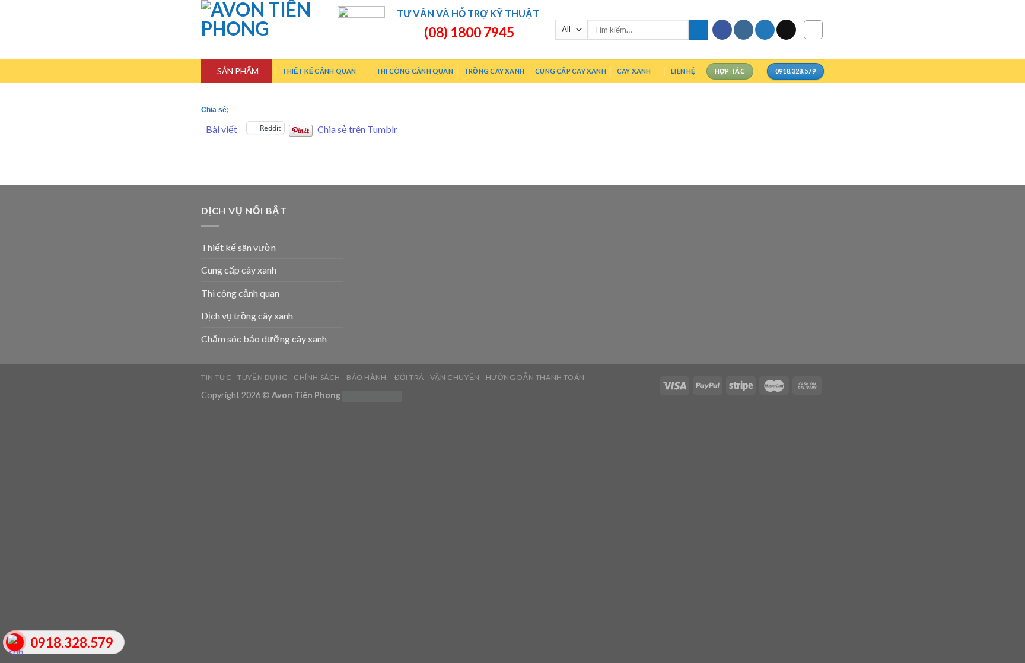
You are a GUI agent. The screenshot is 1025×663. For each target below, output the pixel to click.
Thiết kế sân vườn (238, 247)
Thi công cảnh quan (414, 71)
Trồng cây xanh (494, 71)
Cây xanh (634, 71)
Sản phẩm (238, 71)
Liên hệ (683, 71)
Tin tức (216, 377)
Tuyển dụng (262, 377)
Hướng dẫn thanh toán (535, 377)
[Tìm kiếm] (698, 30)
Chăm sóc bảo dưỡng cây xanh (264, 338)
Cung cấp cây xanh (570, 71)
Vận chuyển (455, 377)
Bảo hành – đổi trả (385, 377)
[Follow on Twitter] (765, 30)
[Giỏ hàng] (813, 29)
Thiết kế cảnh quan (319, 71)
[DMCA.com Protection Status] (372, 395)
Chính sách (317, 377)
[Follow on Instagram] (743, 30)
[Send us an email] (786, 30)
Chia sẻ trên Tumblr (357, 127)
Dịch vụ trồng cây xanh (247, 315)
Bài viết (221, 127)
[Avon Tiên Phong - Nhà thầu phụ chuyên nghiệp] (260, 29)
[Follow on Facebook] (722, 30)
